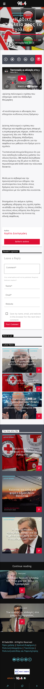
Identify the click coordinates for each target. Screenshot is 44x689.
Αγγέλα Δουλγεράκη (26, 40)
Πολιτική (24, 351)
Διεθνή (6, 351)
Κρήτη (28, 15)
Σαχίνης (33, 351)
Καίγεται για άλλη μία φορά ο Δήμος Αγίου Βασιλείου (22, 492)
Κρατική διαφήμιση (26, 645)
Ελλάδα (15, 351)
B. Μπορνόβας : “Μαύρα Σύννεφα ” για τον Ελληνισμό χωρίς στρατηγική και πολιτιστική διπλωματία (22, 360)
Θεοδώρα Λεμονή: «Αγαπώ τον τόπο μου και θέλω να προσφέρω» (22, 581)
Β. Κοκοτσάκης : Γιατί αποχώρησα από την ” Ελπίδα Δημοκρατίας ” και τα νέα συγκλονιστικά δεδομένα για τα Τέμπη (22, 405)
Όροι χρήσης (8, 645)
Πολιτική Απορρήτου (12, 648)
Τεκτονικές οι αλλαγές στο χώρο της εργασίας (22, 614)
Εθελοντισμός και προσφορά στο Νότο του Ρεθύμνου (22, 382)
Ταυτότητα (29, 648)
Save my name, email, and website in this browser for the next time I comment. (25, 313)
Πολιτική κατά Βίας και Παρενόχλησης (20, 651)
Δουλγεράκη (18, 15)
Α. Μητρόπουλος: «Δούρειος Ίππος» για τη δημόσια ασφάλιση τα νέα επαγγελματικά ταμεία (22, 534)
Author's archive (22, 241)
